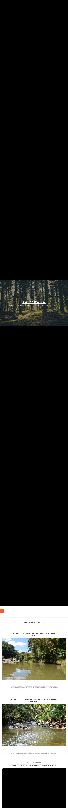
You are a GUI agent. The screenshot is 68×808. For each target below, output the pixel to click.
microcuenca (45, 687)
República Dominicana (31, 689)
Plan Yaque (38, 631)
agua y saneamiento (31, 686)
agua (26, 686)
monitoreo (51, 687)
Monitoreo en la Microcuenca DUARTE (34, 765)
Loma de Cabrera (36, 687)
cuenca (19, 687)
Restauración (38, 689)
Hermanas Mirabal (26, 753)
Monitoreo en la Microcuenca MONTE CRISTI (34, 634)
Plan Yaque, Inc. (34, 302)
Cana (14, 687)
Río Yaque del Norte (46, 689)
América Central (38, 686)
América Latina (45, 686)
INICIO (4, 615)
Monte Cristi (19, 689)
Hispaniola (28, 687)
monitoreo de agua (49, 753)
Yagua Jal (52, 689)
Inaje (31, 687)
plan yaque (24, 689)
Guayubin (23, 687)
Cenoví (17, 753)
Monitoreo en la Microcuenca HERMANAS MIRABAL (34, 700)
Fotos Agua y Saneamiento (17, 686)
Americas (51, 686)
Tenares (42, 754)
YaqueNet (54, 615)
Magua (41, 687)
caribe (16, 687)
